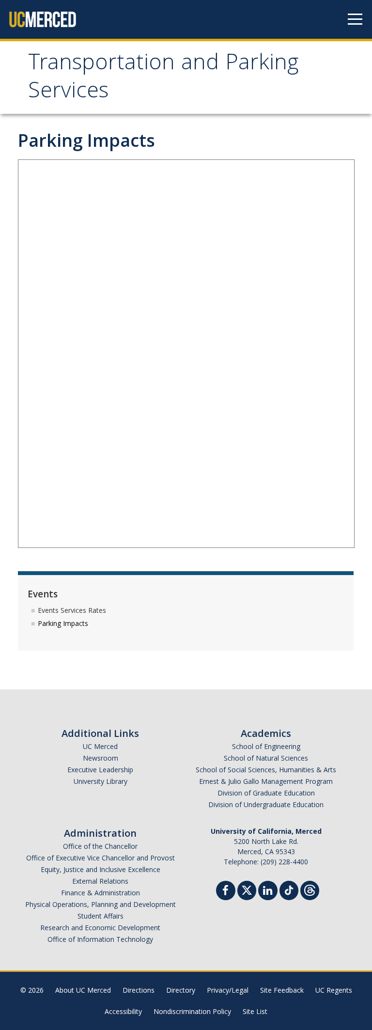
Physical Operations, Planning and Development (100, 904)
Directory (180, 990)
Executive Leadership (100, 769)
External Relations (100, 881)
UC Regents (333, 990)
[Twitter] (246, 889)
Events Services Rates (72, 610)
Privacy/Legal (227, 990)
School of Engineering (266, 746)
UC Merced (100, 746)
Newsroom (100, 758)
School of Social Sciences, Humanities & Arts (266, 769)
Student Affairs (101, 916)
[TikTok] (288, 889)
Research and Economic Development (100, 927)
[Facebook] (226, 891)
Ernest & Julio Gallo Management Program (266, 781)
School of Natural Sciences (266, 758)
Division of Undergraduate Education (266, 804)
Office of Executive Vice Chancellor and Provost (100, 857)
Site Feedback (282, 990)
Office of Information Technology (100, 939)
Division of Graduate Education (266, 792)
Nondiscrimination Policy (192, 1011)
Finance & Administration (100, 892)
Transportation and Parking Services (163, 78)
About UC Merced (83, 990)
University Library (100, 781)
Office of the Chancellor (100, 846)
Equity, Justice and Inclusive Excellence (100, 869)
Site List (255, 1011)
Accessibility (123, 1011)
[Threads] (309, 889)
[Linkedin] (268, 891)
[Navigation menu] (355, 19)
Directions (139, 990)
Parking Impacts (63, 623)
